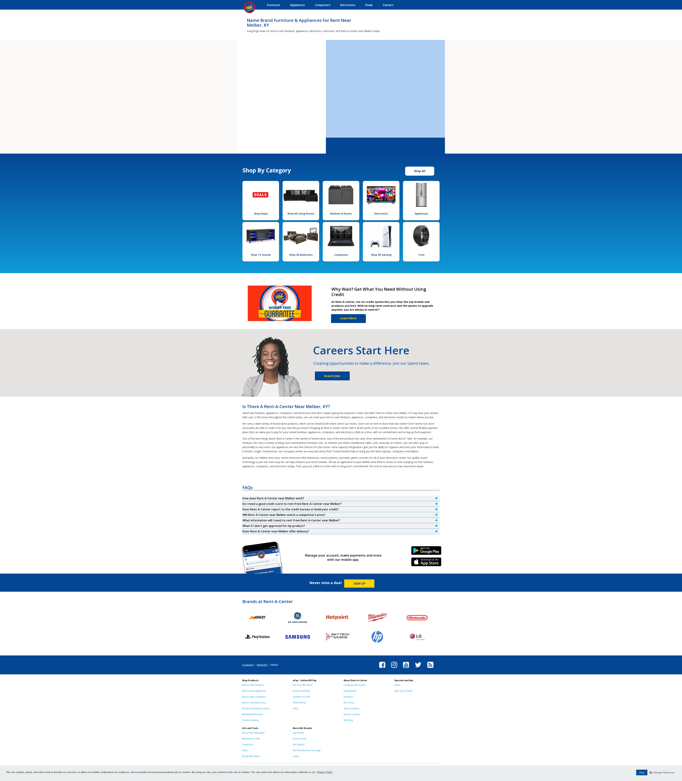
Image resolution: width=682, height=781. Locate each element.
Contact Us (247, 744)
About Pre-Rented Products (256, 708)
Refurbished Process (252, 714)
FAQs (295, 708)
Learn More (348, 318)
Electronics (381, 213)
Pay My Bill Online (251, 756)
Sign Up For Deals (403, 690)
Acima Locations (352, 714)
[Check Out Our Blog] (430, 668)
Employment (350, 690)
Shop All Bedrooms (301, 254)
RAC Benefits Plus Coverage (307, 750)
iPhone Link (426, 563)
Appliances (421, 213)
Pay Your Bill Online (302, 685)
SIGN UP (359, 583)
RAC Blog (348, 720)
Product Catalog (250, 720)
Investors (348, 696)
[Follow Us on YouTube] (406, 668)
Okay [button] (641, 772)
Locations (247, 664)
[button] (662, 772)
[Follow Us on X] (418, 668)
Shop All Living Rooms (300, 213)
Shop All (419, 171)
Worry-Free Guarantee (253, 732)
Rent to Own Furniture (253, 685)
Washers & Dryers (341, 213)
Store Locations (351, 708)
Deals (397, 685)
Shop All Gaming (381, 254)
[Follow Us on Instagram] (394, 668)
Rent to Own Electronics (254, 702)
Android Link (426, 552)
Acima (296, 756)
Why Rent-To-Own (251, 738)
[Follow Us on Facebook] (382, 668)
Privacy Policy (324, 772)
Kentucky (262, 664)
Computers (341, 254)
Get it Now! (298, 732)
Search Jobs (332, 376)
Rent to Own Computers (254, 696)
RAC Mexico (299, 744)
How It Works (299, 702)
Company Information (355, 685)
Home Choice (300, 738)
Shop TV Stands (261, 254)
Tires (421, 254)
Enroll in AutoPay (301, 690)
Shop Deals (261, 213)
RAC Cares (349, 702)
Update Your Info (301, 696)
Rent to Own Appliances (254, 690)
